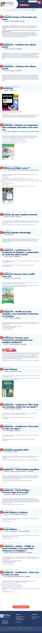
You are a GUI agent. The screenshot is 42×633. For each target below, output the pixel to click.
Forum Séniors (9, 529)
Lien (24, 504)
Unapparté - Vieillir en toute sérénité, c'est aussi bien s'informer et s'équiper (20, 313)
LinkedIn (19, 628)
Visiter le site (18, 622)
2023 (25, 10)
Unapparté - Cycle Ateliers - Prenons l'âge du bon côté (16, 491)
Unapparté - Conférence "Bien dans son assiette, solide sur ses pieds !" (20, 405)
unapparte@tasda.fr (23, 142)
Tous (8, 10)
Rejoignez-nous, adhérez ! (21, 606)
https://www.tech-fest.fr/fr (8, 113)
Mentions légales (11, 628)
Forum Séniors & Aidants (15, 512)
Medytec (17, 457)
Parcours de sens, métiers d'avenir (19, 214)
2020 (17, 10)
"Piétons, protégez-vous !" (16, 168)
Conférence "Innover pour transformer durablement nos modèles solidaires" (17, 340)
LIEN (4, 361)
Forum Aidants (9, 369)
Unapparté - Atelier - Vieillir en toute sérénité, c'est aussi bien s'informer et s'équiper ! (18, 548)
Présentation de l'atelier (7, 329)
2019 (14, 10)
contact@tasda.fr (5, 623)
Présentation (5, 263)
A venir (11, 10)
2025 (31, 10)
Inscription (12, 591)
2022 (22, 10)
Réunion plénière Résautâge (16, 232)
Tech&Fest (7, 88)
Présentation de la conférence (8, 592)
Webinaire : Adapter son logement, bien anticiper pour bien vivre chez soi (20, 127)
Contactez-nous (27, 628)
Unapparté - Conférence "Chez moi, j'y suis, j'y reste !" (20, 427)
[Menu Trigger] (39, 2)
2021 (20, 10)
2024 (28, 10)
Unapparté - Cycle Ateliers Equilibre (20, 469)
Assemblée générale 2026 (15, 450)
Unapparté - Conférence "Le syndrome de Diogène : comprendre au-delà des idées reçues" (20, 252)
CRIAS (14, 557)
